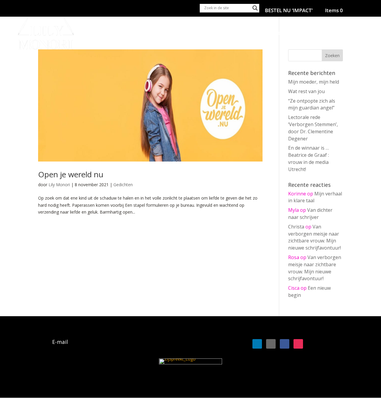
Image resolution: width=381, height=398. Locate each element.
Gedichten (123, 184)
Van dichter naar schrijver (310, 213)
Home (172, 34)
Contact (360, 34)
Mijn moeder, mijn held (313, 82)
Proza (245, 34)
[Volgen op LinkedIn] (257, 344)
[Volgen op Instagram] (298, 344)
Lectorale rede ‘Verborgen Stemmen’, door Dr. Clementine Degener (313, 128)
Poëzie (221, 34)
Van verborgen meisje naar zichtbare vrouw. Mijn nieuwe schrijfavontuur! (314, 237)
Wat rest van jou (306, 91)
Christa (296, 226)
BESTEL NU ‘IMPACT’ (289, 11)
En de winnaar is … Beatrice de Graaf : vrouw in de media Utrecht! (308, 158)
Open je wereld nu (70, 174)
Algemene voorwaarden (67, 369)
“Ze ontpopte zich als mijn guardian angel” (311, 104)
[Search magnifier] (255, 8)
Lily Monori (59, 184)
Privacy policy (54, 378)
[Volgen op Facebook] (284, 344)
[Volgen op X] (271, 344)
